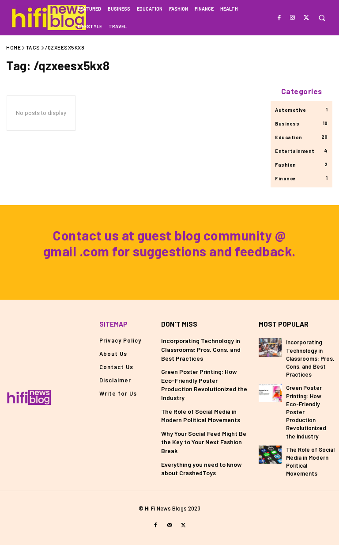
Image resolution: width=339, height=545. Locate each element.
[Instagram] (293, 17)
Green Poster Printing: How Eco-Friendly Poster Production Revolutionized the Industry (204, 384)
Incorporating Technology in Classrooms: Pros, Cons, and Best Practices (201, 349)
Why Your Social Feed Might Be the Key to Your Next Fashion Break (203, 442)
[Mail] (169, 525)
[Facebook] (279, 17)
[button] (321, 17)
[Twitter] (306, 17)
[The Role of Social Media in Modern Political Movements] (270, 455)
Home (13, 47)
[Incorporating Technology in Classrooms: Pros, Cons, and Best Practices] (270, 347)
